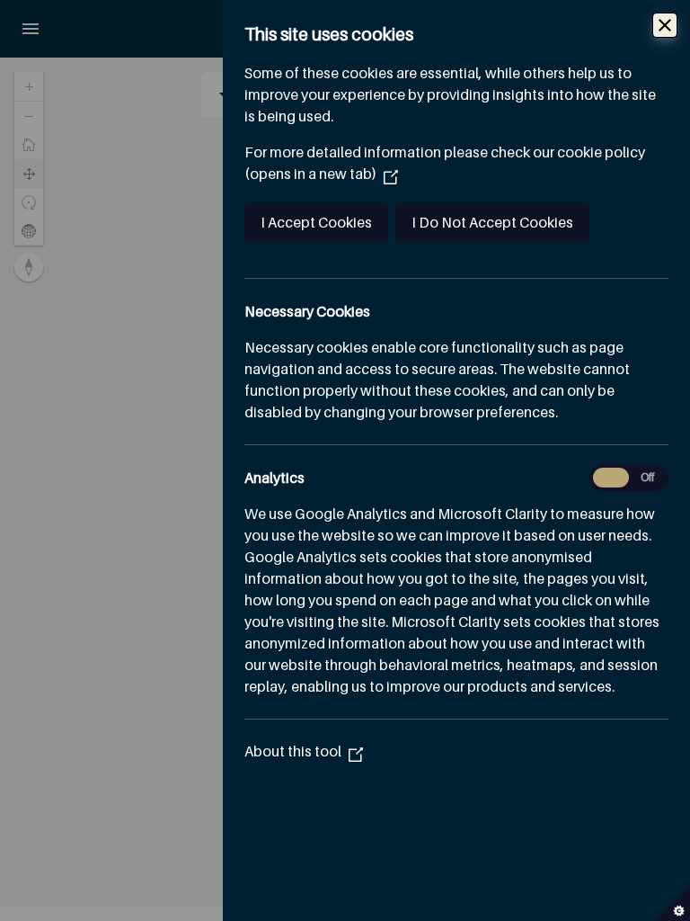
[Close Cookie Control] (665, 25)
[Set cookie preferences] (672, 903)
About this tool (303, 751)
